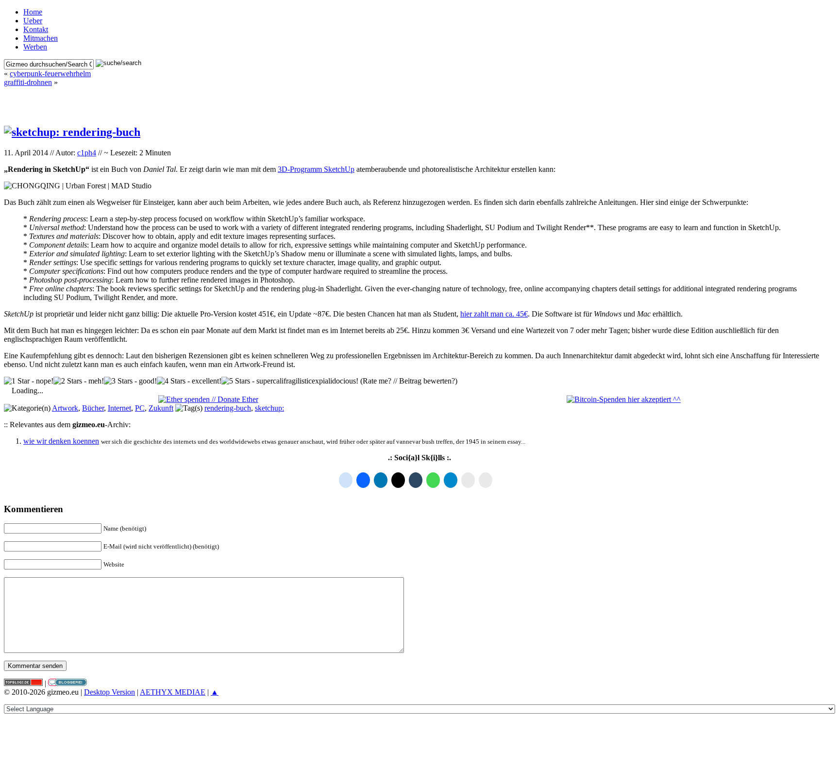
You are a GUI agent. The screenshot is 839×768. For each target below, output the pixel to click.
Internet (119, 408)
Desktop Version (109, 692)
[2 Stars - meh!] (78, 381)
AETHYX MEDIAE (172, 692)
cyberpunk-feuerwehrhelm (50, 73)
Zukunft (161, 408)
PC (140, 408)
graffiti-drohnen (28, 82)
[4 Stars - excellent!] (189, 381)
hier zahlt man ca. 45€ (494, 314)
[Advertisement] (419, 101)
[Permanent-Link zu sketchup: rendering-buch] (72, 132)
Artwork (65, 408)
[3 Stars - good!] (130, 381)
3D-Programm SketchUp (316, 169)
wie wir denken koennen (61, 441)
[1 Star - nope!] (28, 381)
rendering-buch (227, 408)
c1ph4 (86, 153)
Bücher (93, 408)
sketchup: (269, 408)
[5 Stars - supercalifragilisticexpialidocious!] (289, 381)
